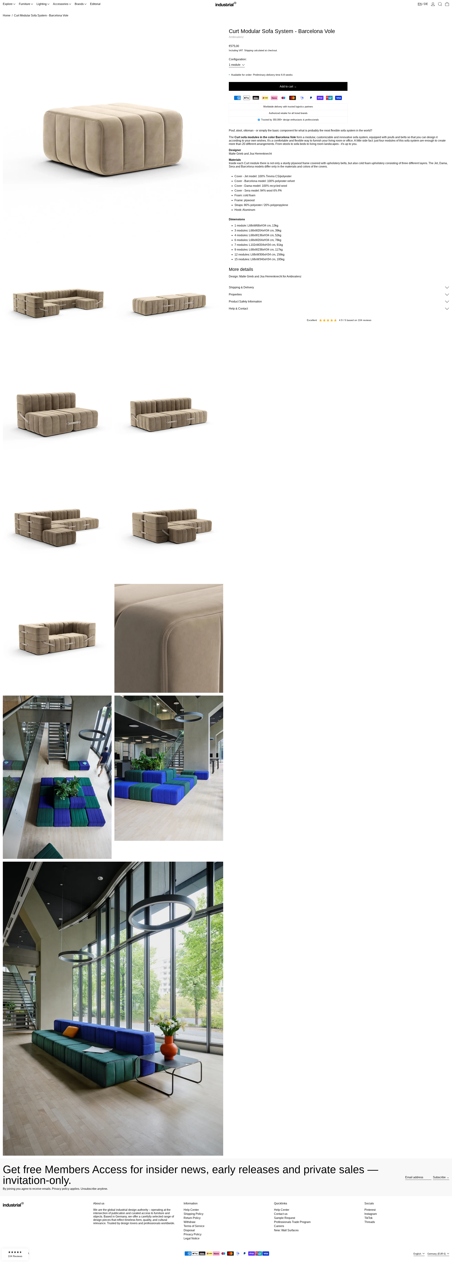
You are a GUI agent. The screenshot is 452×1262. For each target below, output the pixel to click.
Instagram (370, 1213)
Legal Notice (192, 1238)
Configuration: (237, 59)
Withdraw (189, 1221)
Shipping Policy (193, 1213)
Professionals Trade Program (292, 1221)
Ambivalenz (236, 37)
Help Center (191, 1209)
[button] (440, 4)
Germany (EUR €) (436, 1253)
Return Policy (192, 1217)
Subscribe (439, 1177)
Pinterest (370, 1209)
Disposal (189, 1230)
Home (6, 15)
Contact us (280, 1213)
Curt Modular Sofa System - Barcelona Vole (41, 15)
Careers (279, 1226)
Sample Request (284, 1217)
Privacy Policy (192, 1234)
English (418, 1253)
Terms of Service (194, 1226)
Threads (369, 1221)
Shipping (248, 50)
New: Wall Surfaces (286, 1230)
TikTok (368, 1217)
